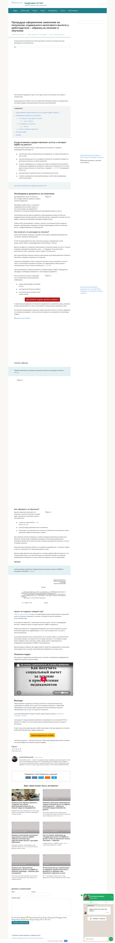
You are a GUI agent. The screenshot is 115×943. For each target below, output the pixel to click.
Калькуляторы (52, 10)
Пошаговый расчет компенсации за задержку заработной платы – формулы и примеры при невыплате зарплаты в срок (56, 870)
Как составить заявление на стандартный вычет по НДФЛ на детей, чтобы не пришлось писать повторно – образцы (56, 838)
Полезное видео (21, 132)
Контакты (40, 938)
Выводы (18, 135)
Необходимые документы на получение (28, 115)
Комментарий (16, 898)
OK (66, 941)
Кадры (15, 10)
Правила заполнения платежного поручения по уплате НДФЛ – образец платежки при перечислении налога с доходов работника (25, 838)
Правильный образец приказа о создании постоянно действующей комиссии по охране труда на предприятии (24, 805)
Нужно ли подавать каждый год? (28, 129)
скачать (16, 372)
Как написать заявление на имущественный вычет (30, 186)
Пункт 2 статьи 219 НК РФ (22, 614)
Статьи (63, 10)
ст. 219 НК (47, 265)
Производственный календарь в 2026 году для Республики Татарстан (91, 156)
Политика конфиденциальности (20, 938)
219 (37, 522)
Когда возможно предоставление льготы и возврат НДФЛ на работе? (37, 112)
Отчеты (42, 10)
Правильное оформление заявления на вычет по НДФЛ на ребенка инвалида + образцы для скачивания (25, 870)
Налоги (35, 10)
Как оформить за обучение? (27, 124)
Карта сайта (33, 938)
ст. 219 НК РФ (56, 168)
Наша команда (73, 10)
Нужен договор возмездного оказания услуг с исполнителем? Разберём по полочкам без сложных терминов (91, 290)
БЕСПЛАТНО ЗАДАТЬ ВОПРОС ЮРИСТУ (42, 299)
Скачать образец (28, 121)
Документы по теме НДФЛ (39, 34)
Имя (13, 892)
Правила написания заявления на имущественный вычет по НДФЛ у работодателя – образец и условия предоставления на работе (56, 806)
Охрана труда (25, 10)
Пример (26, 126)
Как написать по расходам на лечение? (30, 118)
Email (34, 892)
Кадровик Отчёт (34, 3)
